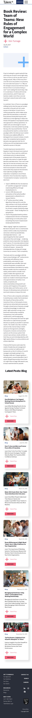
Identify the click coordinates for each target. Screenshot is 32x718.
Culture (5, 47)
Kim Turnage (14, 41)
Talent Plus (13, 416)
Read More (10, 421)
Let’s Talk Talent (7, 699)
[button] (26, 2)
